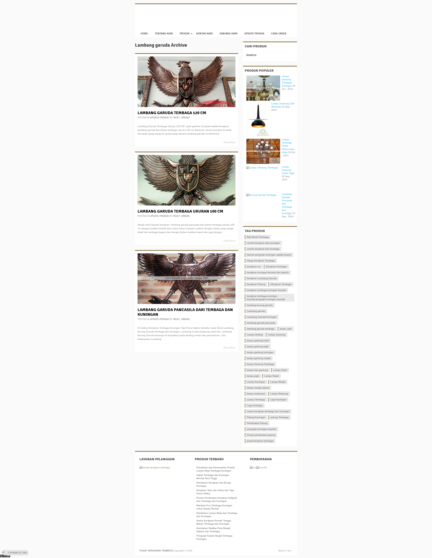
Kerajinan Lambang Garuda (262, 278)
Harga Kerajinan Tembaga (261, 260)
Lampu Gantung (276, 334)
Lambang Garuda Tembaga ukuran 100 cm (180, 211)
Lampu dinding (255, 334)
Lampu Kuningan (256, 381)
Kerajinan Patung (256, 284)
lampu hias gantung (257, 370)
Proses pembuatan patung (261, 435)
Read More (230, 142)
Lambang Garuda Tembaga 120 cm (172, 112)
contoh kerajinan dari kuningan (263, 243)
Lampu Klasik (271, 376)
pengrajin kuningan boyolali (261, 429)
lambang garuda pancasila (261, 322)
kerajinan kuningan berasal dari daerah (268, 272)
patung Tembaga (280, 417)
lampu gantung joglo (258, 346)
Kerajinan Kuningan (276, 266)
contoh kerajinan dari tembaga (263, 248)
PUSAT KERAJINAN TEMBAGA (238, 15)
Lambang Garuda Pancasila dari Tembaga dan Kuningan (185, 312)
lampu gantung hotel (258, 340)
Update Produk (159, 117)
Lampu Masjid (277, 381)
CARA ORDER (278, 33)
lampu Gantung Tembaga (260, 364)
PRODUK (185, 33)
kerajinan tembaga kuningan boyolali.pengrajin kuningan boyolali (266, 298)
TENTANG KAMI (164, 33)
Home (144, 33)
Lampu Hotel (280, 370)
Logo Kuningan (278, 399)
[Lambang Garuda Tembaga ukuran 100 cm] (186, 180)
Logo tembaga (254, 405)
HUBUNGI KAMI (229, 33)
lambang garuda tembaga (261, 328)
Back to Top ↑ (285, 550)
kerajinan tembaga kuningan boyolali (266, 290)
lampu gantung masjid (259, 358)
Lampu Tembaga (256, 399)
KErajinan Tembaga (281, 284)
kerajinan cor (254, 266)
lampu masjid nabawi (258, 387)
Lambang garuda (256, 311)
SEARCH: (251, 55)
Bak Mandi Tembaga (258, 237)
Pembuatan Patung (257, 423)
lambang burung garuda (260, 305)
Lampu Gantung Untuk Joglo (288, 169)
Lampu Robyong (279, 393)
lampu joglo (253, 376)
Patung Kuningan (256, 417)
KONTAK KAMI (204, 33)
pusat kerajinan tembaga (260, 440)
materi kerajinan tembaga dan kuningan (268, 411)
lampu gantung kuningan (260, 352)
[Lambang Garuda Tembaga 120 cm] (186, 81)
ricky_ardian (181, 117)
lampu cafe (286, 328)
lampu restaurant (256, 393)
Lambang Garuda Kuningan (262, 317)
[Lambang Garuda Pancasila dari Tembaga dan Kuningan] (186, 278)
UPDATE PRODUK (254, 33)
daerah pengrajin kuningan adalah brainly (269, 254)
